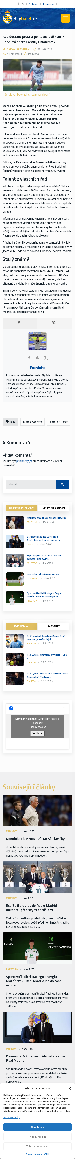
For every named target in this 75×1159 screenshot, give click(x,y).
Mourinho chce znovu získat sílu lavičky (46, 518)
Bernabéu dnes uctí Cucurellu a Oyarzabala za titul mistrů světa (43, 538)
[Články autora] (55, 323)
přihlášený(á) (24, 461)
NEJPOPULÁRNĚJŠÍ (54, 508)
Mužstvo (9, 49)
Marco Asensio (32, 421)
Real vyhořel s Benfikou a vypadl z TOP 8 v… (47, 656)
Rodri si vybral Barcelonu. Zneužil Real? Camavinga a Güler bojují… (46, 637)
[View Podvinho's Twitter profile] (46, 358)
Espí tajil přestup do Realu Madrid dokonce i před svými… (44, 557)
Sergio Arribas (59, 421)
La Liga (31, 544)
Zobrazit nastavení (37, 1146)
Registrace (48, 4)
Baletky (31, 643)
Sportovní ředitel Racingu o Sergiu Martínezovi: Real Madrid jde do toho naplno (34, 981)
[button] (70, 1088)
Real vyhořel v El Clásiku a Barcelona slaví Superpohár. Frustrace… (47, 675)
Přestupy (22, 49)
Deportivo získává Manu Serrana (43, 574)
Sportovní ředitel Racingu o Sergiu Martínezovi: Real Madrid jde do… (44, 594)
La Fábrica (33, 578)
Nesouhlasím (37, 1136)
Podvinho (33, 53)
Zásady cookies (34, 1154)
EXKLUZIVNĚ (21, 626)
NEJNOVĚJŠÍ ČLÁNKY (21, 508)
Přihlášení (33, 4)
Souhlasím (37, 1127)
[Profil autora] (20, 323)
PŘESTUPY (54, 626)
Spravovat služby (11, 1117)
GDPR (46, 1154)
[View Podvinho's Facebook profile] (29, 358)
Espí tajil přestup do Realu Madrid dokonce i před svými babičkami (31, 907)
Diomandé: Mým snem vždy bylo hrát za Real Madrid (35, 1058)
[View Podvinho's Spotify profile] (37, 358)
